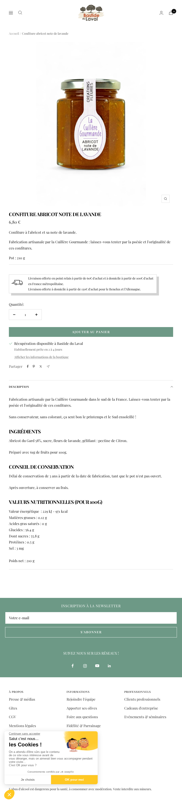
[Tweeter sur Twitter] (41, 366)
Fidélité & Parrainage (84, 725)
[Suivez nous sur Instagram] (85, 666)
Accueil (14, 33)
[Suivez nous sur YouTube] (97, 666)
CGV (12, 716)
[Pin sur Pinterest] (34, 366)
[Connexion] (161, 13)
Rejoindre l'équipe (81, 699)
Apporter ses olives (82, 708)
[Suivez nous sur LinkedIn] (109, 666)
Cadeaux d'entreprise (141, 708)
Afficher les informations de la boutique (41, 357)
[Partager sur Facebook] (28, 366)
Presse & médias (22, 699)
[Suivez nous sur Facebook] (73, 666)
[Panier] (171, 13)
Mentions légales (22, 725)
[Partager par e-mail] (48, 366)
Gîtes (13, 708)
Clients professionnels (142, 699)
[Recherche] (20, 13)
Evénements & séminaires (145, 716)
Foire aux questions (82, 716)
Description (19, 386)
